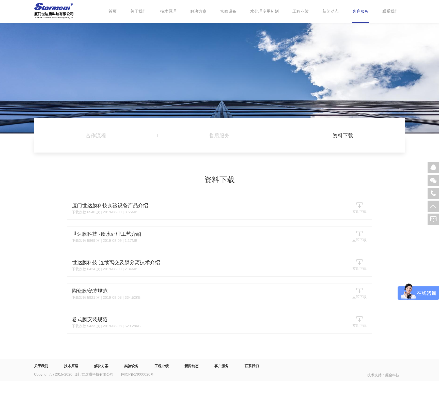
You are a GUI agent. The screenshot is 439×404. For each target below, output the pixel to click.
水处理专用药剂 (264, 11)
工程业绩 (300, 11)
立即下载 (359, 212)
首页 (112, 11)
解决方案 (198, 11)
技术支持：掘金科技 (383, 375)
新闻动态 (330, 11)
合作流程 (96, 135)
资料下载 (343, 135)
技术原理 (168, 11)
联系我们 (390, 11)
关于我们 (138, 11)
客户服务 (360, 11)
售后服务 (219, 135)
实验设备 (228, 11)
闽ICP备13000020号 (137, 374)
